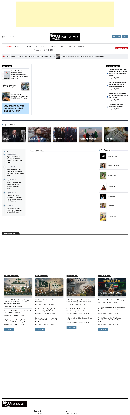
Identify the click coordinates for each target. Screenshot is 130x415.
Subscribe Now (65, 216)
